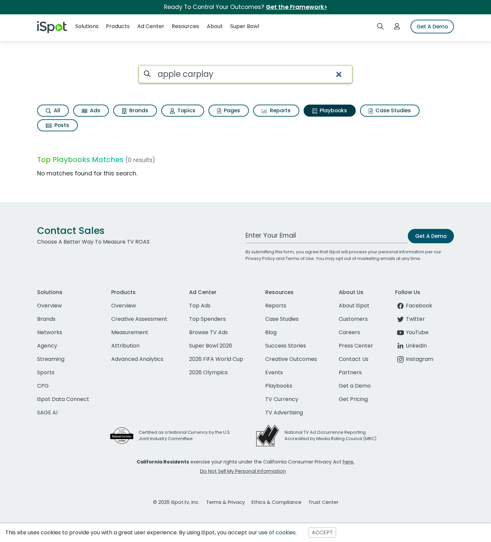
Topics (185, 110)
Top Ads (199, 305)
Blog (271, 332)
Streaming (50, 359)
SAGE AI (47, 412)
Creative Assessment (139, 319)
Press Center (356, 346)
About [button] (215, 26)
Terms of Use (300, 258)
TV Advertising (284, 412)
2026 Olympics (208, 372)
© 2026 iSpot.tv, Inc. (176, 502)
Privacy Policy (260, 258)
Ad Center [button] (150, 26)
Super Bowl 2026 (210, 346)
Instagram (419, 359)
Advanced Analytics (137, 359)
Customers (353, 319)
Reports (280, 110)
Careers (349, 332)
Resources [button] (185, 26)
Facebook (419, 305)
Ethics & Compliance (277, 502)
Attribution (125, 346)
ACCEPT (322, 532)
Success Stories (285, 346)
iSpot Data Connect (63, 399)
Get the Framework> (296, 7)
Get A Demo (432, 26)
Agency (47, 346)
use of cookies (277, 532)
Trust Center (323, 502)
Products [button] (118, 26)
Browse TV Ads (208, 332)
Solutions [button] (87, 26)
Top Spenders (207, 319)
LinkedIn (416, 346)
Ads (94, 110)
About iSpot (354, 305)
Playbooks (332, 110)
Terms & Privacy (225, 502)
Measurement (129, 332)
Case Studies (392, 110)
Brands (138, 110)
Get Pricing (353, 399)
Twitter (415, 319)
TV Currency (281, 399)
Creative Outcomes (291, 359)
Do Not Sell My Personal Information (243, 471)
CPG (43, 386)
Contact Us (353, 359)
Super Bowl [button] (244, 26)
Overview (49, 305)
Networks (49, 332)
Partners (350, 372)
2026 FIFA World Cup (216, 359)
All (56, 110)
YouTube (417, 332)
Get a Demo (355, 386)
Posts (61, 125)
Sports (45, 372)
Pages (231, 110)
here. (348, 461)
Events (274, 372)
